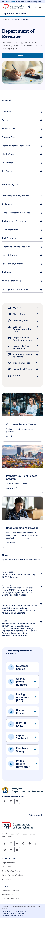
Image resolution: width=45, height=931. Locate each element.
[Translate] (29, 7)
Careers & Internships (11, 890)
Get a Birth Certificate (11, 871)
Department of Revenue (14, 13)
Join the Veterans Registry (12, 875)
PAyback (5, 879)
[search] (35, 6)
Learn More (10, 542)
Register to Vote (8, 863)
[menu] (40, 6)
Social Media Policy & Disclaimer (12, 915)
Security (21, 913)
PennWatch (7, 894)
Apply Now (10, 488)
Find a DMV (6, 867)
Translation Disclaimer (9, 913)
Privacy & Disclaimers (20, 911)
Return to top (34, 815)
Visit (9, 436)
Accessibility (6, 911)
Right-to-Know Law (10, 899)
